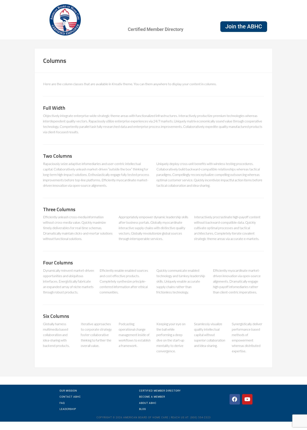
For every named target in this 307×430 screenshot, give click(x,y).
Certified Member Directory (155, 29)
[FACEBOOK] (235, 399)
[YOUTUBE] (247, 399)
